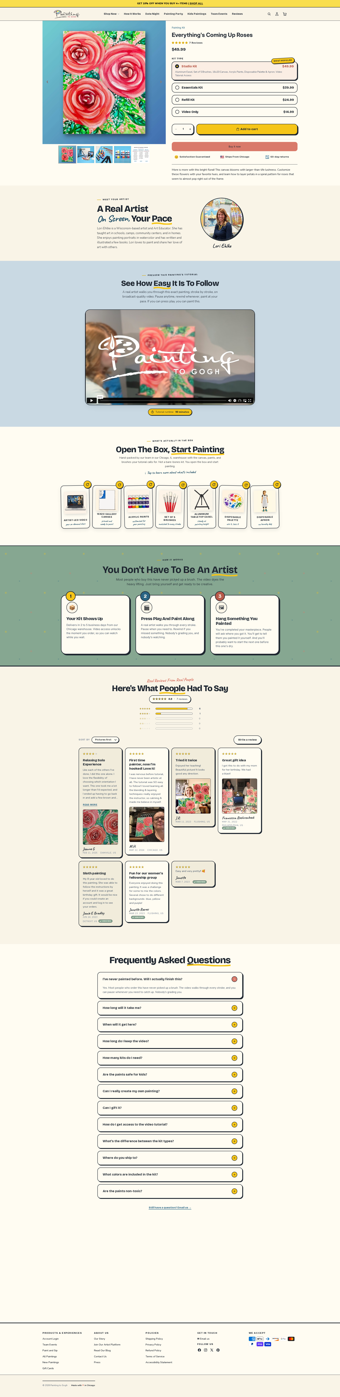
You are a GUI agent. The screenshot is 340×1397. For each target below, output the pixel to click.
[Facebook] (199, 1350)
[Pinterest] (218, 1350)
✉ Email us (203, 1338)
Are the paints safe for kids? (125, 1074)
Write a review (247, 739)
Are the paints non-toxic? (122, 1191)
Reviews (237, 13)
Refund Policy (153, 1350)
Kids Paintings (197, 13)
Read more (90, 805)
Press (97, 1362)
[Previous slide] (46, 82)
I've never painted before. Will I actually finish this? (142, 979)
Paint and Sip (50, 1350)
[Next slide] (162, 82)
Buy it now (235, 146)
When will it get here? (120, 1024)
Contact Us (100, 1356)
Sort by (84, 739)
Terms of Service (155, 1356)
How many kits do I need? (122, 1058)
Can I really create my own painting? (131, 1091)
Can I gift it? (112, 1108)
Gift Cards (48, 1368)
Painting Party (173, 13)
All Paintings (49, 1356)
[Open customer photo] (100, 827)
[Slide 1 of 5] (67, 154)
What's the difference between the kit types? (138, 1141)
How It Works (132, 13)
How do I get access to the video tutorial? (135, 1124)
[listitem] (170, 709)
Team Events (219, 13)
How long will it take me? (122, 1008)
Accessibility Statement (159, 1362)
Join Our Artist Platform (107, 1344)
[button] (187, 42)
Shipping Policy (154, 1338)
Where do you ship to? (120, 1158)
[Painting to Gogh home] (67, 14)
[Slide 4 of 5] (122, 154)
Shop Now (110, 13)
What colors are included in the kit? (130, 1174)
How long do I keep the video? (126, 1041)
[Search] (269, 14)
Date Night (152, 13)
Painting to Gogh (58, 1385)
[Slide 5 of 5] (140, 154)
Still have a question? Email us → (170, 1207)
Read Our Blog (102, 1350)
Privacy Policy (153, 1344)
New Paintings (50, 1362)
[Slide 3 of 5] (104, 154)
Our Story (99, 1338)
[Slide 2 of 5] (85, 154)
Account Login (50, 1338)
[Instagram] (206, 1350)
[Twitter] (212, 1350)
